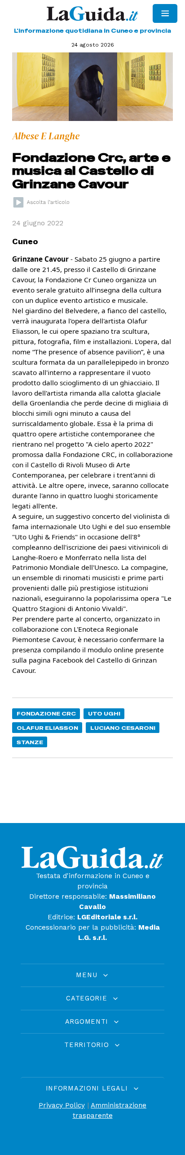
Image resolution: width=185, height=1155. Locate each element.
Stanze (30, 742)
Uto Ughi (104, 713)
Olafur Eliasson (47, 727)
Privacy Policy (62, 1105)
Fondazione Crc (46, 713)
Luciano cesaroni (122, 727)
